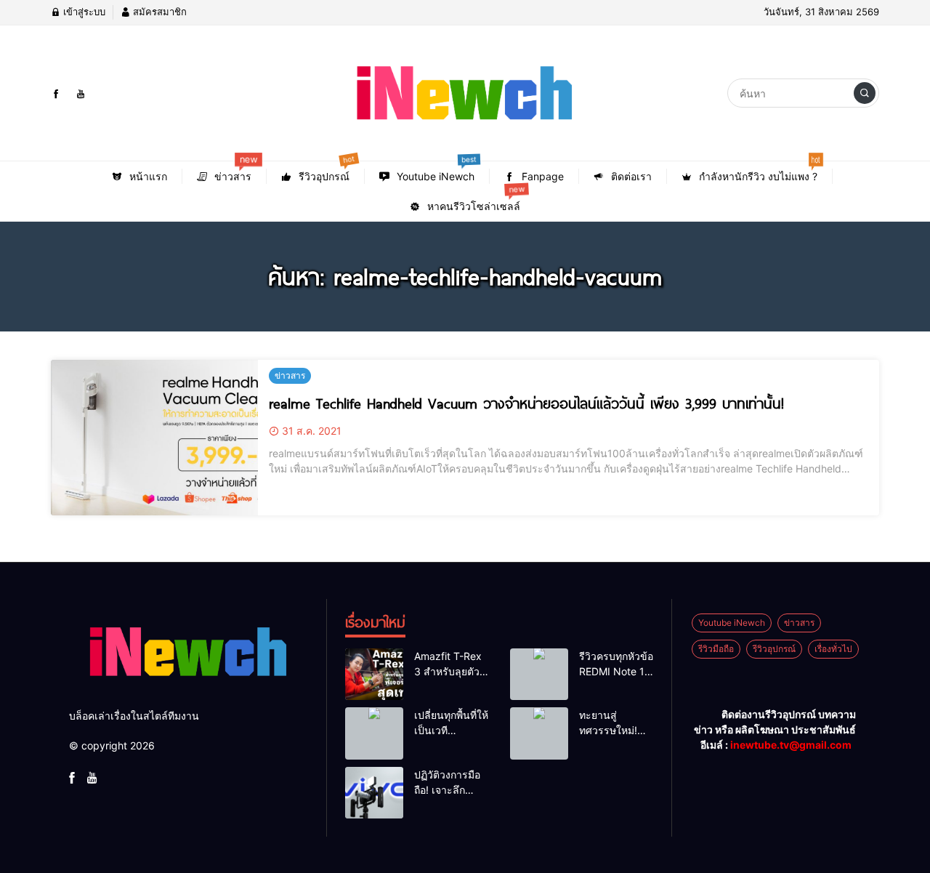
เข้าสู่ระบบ (82, 11)
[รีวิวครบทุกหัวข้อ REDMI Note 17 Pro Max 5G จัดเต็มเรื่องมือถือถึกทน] (539, 674)
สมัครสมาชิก (158, 11)
